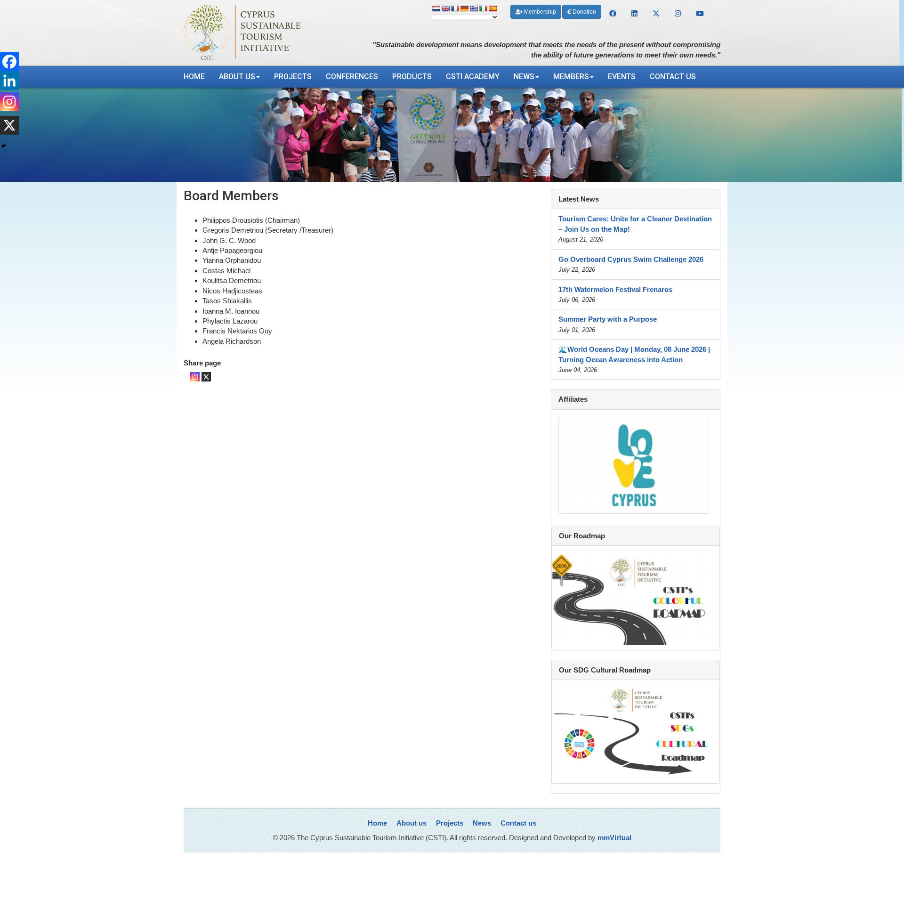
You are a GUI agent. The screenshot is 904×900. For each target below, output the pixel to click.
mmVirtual (614, 838)
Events (622, 76)
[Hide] (4, 146)
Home (194, 76)
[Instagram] (195, 377)
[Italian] (483, 8)
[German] (464, 8)
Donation (583, 11)
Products (412, 76)
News (524, 76)
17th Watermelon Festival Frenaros (615, 289)
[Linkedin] (9, 80)
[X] (206, 377)
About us (237, 76)
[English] (445, 8)
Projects (293, 76)
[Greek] (473, 8)
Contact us (673, 76)
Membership (539, 11)
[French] (455, 8)
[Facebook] (9, 61)
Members (571, 76)
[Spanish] (492, 8)
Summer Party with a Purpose (607, 319)
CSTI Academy (473, 76)
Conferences (352, 76)
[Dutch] (436, 8)
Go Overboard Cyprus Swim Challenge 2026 (630, 259)
